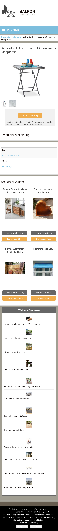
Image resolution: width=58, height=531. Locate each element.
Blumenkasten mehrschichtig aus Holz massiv (24, 386)
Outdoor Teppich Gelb (14, 430)
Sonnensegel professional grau (18, 338)
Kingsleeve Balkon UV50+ (15, 352)
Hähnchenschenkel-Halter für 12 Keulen (22, 324)
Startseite (5, 37)
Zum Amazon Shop (30, 115)
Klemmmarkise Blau (43, 248)
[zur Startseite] (29, 11)
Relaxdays (16, 37)
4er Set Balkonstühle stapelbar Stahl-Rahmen (24, 473)
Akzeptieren (22, 526)
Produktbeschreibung (15, 233)
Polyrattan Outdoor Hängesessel (18, 487)
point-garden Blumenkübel (16, 369)
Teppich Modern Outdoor (15, 416)
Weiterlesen (36, 526)
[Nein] (54, 518)
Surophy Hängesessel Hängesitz (18, 447)
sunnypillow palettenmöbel (16, 398)
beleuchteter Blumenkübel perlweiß (20, 459)
